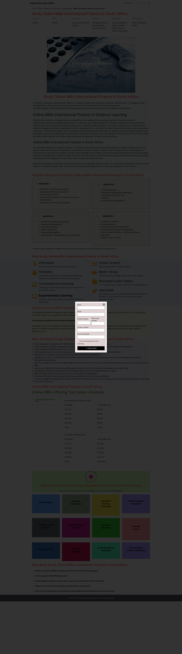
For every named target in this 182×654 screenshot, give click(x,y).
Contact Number (82, 319)
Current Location (82, 327)
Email (79, 311)
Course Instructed (83, 334)
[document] (91, 327)
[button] (104, 304)
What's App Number (95, 319)
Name (79, 305)
